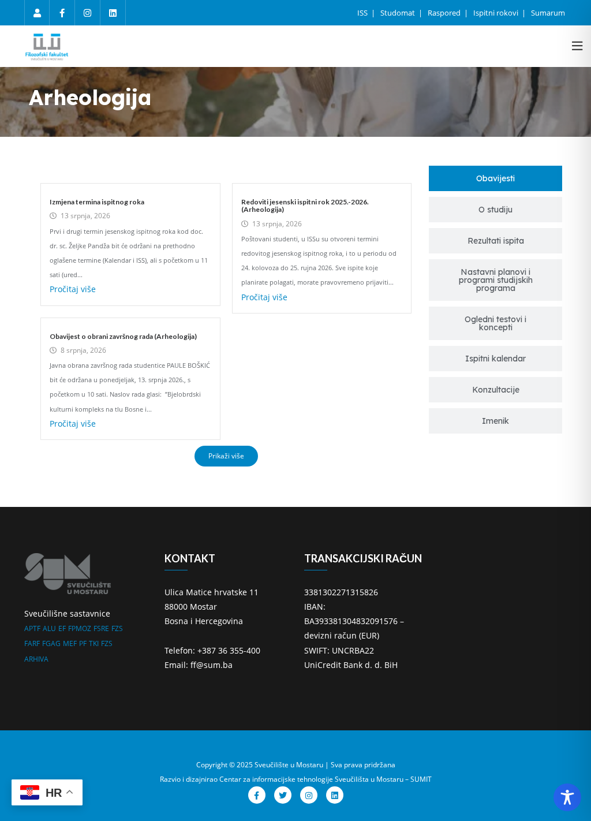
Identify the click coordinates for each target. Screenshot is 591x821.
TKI (94, 643)
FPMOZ (79, 628)
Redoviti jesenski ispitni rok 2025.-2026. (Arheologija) (305, 205)
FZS (117, 628)
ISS (363, 13)
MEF (70, 643)
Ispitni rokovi (496, 13)
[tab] (495, 178)
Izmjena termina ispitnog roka (97, 201)
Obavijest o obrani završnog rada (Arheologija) (123, 336)
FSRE (101, 628)
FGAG (51, 643)
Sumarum (548, 13)
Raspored (445, 13)
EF (62, 628)
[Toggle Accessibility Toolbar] (567, 797)
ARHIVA (36, 659)
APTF (32, 628)
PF (83, 643)
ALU (49, 628)
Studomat (398, 13)
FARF (32, 643)
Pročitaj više (73, 288)
